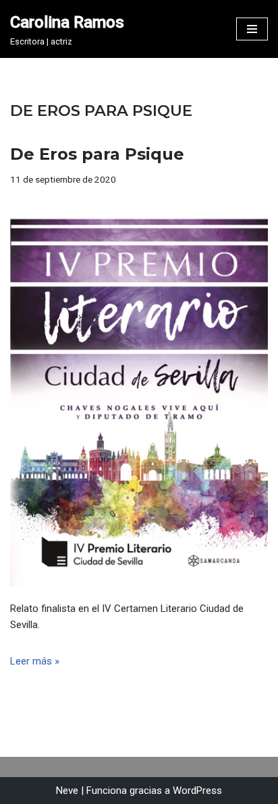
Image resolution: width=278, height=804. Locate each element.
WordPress (197, 790)
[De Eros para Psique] (139, 394)
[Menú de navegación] (252, 29)
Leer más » (34, 661)
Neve (67, 790)
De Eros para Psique (97, 154)
